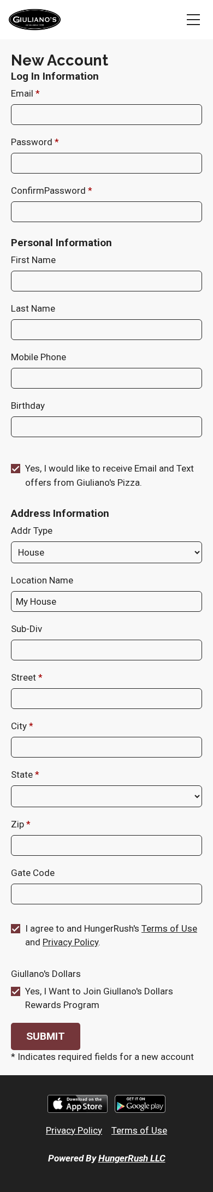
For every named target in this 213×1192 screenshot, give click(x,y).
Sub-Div (26, 628)
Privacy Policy (70, 942)
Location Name (42, 580)
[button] (45, 1036)
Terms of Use (169, 928)
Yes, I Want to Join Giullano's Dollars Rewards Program (99, 998)
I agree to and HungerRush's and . (111, 935)
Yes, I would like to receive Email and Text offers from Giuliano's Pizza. (109, 475)
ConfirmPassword (49, 190)
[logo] (35, 20)
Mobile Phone (38, 356)
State (23, 774)
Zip (18, 824)
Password (33, 141)
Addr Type (31, 530)
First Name (33, 259)
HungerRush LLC (131, 1158)
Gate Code (33, 872)
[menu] (193, 20)
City (20, 725)
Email (23, 93)
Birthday (28, 405)
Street (24, 677)
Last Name (33, 308)
